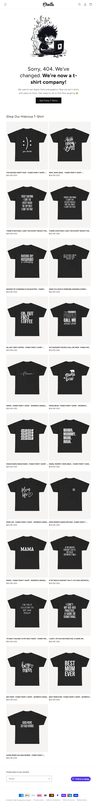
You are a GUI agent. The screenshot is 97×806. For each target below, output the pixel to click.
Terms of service (69, 800)
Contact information (53, 800)
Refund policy (82, 800)
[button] (5, 4)
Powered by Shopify (24, 800)
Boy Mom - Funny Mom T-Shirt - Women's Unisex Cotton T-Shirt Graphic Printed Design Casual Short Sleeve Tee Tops (27, 697)
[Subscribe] (49, 779)
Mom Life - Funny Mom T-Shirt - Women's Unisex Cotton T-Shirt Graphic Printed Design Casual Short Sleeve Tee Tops (27, 522)
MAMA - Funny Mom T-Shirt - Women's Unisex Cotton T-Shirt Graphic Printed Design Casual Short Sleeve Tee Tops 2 (25, 580)
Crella (14, 800)
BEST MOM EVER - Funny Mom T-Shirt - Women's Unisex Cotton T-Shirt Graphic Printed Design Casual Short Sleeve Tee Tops (69, 697)
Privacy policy (39, 800)
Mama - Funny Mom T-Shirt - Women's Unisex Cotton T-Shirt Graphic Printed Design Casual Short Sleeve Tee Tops (25, 406)
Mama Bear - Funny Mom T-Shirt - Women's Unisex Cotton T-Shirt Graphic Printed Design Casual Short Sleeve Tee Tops (67, 406)
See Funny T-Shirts (49, 100)
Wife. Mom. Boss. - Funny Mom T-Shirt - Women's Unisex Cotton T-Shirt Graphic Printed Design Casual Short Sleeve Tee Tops (69, 173)
